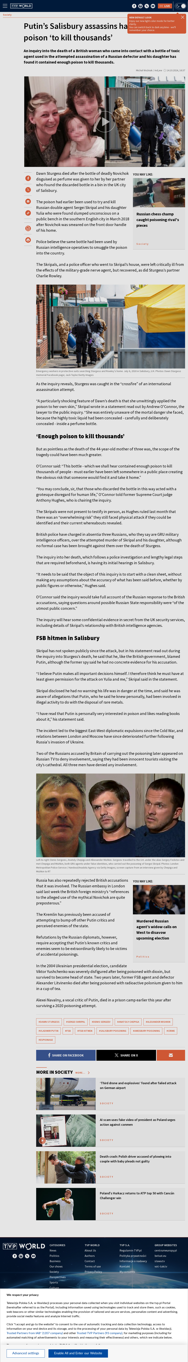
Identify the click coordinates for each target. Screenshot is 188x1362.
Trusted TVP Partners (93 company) (99, 1333)
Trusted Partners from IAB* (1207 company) (35, 1333)
